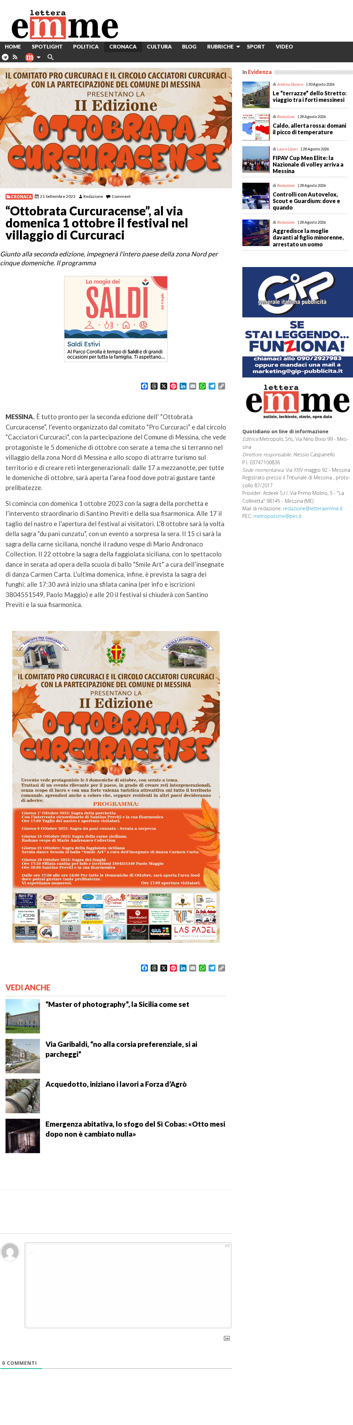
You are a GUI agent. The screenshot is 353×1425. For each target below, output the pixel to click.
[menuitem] (304, 47)
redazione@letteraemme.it (313, 508)
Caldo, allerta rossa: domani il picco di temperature (309, 128)
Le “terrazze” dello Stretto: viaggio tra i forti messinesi (309, 96)
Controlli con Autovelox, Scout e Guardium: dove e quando (306, 201)
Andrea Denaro (290, 84)
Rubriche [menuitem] (220, 46)
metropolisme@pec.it (277, 516)
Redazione (93, 196)
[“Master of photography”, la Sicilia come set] (23, 1015)
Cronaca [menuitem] (123, 46)
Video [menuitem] (284, 46)
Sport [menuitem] (256, 46)
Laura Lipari (287, 149)
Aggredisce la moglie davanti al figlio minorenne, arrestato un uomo (308, 237)
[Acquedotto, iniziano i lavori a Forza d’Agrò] (23, 1095)
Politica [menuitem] (86, 46)
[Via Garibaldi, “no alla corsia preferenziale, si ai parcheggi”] (23, 1055)
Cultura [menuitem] (159, 46)
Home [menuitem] (13, 46)
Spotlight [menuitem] (47, 46)
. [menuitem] (5, 59)
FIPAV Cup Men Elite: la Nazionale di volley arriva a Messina (308, 164)
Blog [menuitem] (189, 46)
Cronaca (21, 197)
